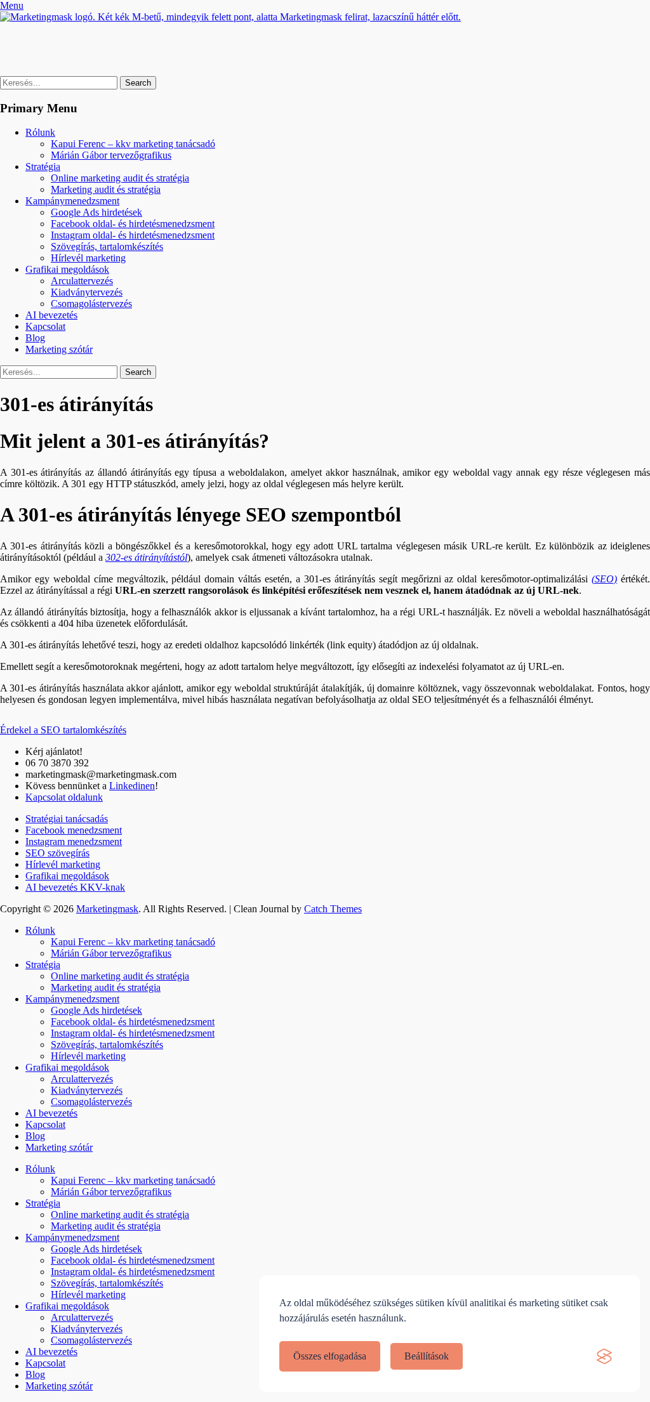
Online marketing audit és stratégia (120, 178)
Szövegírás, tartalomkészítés (107, 246)
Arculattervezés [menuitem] (82, 1317)
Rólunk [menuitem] (40, 1168)
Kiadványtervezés (87, 292)
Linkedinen (132, 785)
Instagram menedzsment (73, 841)
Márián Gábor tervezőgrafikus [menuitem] (111, 1191)
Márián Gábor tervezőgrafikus (111, 155)
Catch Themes (333, 908)
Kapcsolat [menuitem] (45, 1363)
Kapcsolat (45, 326)
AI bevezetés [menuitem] (51, 1351)
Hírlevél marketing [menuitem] (88, 1294)
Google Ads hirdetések (96, 212)
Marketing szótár (59, 349)
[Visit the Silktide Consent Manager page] (604, 1356)
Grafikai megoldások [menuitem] (67, 1305)
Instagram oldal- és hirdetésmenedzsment (133, 235)
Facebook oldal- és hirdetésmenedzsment (133, 223)
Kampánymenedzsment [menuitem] (72, 1237)
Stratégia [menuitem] (42, 1203)
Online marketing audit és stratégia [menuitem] (120, 1214)
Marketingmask (31, 38)
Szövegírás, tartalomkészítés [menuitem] (107, 1283)
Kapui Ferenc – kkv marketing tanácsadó (133, 143)
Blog (35, 337)
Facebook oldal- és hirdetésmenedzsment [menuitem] (133, 1260)
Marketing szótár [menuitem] (59, 1385)
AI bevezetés (51, 315)
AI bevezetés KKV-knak (75, 887)
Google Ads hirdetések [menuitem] (96, 1248)
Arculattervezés (82, 280)
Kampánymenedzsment (72, 200)
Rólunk (40, 132)
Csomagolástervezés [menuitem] (91, 1340)
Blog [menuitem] (35, 1374)
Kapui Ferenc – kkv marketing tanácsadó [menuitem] (133, 1180)
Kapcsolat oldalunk (64, 797)
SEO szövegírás (57, 853)
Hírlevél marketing (88, 257)
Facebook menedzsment (73, 830)
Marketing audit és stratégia (106, 189)
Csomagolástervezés (91, 303)
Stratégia (42, 166)
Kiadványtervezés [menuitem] (87, 1328)
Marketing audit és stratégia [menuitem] (106, 1226)
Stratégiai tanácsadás (66, 818)
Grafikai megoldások (67, 269)
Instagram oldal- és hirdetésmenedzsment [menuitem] (133, 1271)
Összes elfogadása (329, 1356)
